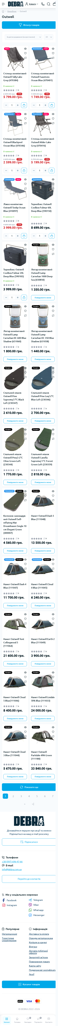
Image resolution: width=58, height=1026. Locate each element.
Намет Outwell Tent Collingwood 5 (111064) (13, 642)
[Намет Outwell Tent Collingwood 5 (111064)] (15, 624)
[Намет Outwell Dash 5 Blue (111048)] (43, 501)
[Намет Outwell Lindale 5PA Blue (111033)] (43, 682)
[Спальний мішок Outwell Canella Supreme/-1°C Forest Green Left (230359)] (43, 439)
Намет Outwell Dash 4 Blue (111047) (14, 586)
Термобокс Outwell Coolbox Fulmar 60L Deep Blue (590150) (41, 207)
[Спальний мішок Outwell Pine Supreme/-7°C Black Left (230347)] (15, 378)
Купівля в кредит (38, 942)
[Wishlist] (25, 53)
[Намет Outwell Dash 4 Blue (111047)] (15, 569)
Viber (36, 905)
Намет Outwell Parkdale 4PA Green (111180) (41, 755)
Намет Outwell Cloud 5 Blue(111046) (14, 699)
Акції (31, 974)
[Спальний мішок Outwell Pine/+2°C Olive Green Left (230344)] (15, 439)
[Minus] (6, 105)
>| (33, 803)
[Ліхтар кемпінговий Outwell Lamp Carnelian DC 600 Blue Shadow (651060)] (15, 316)
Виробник (11, 11)
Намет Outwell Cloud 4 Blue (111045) (42, 586)
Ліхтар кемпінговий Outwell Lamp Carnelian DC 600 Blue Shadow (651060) (14, 336)
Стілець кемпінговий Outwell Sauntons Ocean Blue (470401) (42, 77)
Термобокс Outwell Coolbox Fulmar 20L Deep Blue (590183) (13, 273)
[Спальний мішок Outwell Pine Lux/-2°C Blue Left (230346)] (43, 378)
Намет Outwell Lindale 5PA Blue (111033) (43, 699)
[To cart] (24, 105)
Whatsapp (38, 910)
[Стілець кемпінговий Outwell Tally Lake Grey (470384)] (15, 59)
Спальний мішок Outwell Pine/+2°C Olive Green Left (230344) (13, 459)
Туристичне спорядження (9, 939)
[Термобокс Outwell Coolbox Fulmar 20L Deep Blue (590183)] (15, 255)
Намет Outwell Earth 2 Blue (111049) (43, 641)
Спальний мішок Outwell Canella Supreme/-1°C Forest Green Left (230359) (42, 459)
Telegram (38, 900)
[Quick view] (25, 48)
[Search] (48, 4)
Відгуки (33, 946)
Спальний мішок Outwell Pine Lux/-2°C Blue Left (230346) (42, 396)
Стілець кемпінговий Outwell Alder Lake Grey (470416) (42, 142)
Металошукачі (9, 934)
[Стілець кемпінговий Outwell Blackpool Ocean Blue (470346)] (15, 124)
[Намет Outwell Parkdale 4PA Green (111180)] (43, 737)
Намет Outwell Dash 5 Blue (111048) (42, 518)
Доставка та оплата (39, 934)
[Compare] (25, 57)
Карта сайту (35, 966)
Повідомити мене (43, 298)
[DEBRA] (29, 821)
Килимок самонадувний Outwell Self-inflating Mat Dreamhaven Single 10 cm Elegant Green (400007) (14, 524)
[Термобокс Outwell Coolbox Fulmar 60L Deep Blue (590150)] (43, 189)
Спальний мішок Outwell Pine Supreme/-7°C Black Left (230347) (13, 397)
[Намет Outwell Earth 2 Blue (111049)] (43, 624)
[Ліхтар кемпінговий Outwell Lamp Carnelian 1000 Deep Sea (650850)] (43, 255)
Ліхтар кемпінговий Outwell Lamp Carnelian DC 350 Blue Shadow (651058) (42, 336)
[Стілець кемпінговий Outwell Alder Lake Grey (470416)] (43, 124)
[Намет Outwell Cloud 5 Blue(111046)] (15, 682)
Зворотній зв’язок (38, 957)
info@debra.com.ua (12, 869)
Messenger (38, 915)
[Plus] (17, 105)
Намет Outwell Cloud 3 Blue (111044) (14, 754)
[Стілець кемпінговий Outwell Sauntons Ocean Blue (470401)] (43, 59)
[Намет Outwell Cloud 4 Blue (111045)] (43, 569)
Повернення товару (39, 961)
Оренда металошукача (41, 938)
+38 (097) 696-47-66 (12, 861)
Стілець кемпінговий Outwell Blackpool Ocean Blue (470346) (14, 142)
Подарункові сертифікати (42, 970)
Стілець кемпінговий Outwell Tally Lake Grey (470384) (14, 77)
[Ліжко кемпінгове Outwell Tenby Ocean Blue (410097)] (15, 189)
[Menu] (3, 4)
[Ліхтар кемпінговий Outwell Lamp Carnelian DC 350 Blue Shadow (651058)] (43, 316)
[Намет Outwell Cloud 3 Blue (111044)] (15, 737)
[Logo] (16, 4)
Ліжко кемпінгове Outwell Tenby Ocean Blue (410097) (14, 207)
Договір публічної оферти (38, 952)
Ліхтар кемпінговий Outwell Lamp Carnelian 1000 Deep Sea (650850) (42, 274)
